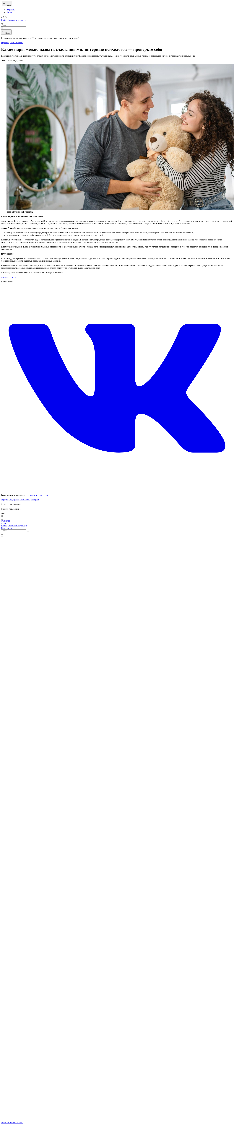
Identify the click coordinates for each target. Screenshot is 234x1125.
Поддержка (14, 500)
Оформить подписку (17, 20)
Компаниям (25, 500)
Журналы (10, 10)
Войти (4, 20)
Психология (17, 42)
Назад (8, 5)
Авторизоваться (8, 277)
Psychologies (6, 42)
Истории (35, 500)
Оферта (4, 500)
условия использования (38, 495)
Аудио (9, 12)
